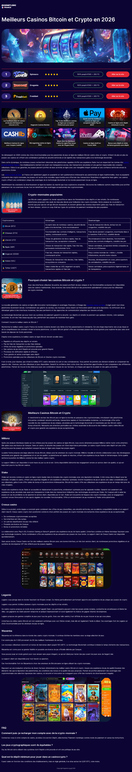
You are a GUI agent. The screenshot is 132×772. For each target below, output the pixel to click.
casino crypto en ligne (13, 175)
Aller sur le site (118, 74)
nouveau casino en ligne (96, 305)
